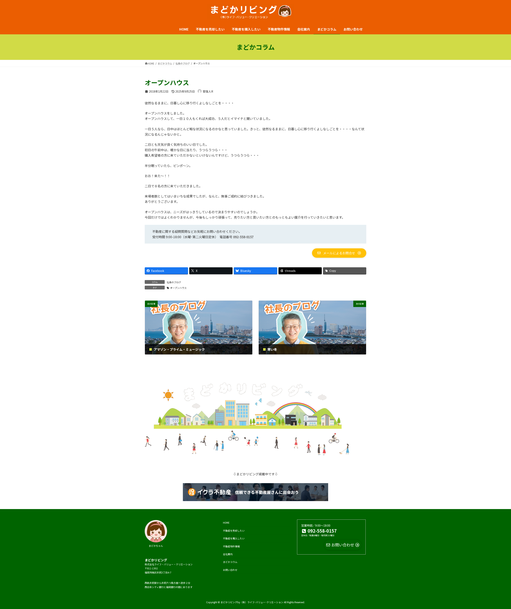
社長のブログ (174, 282)
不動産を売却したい (234, 530)
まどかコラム (230, 562)
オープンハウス (178, 287)
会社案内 (228, 554)
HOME (226, 522)
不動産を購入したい (234, 538)
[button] (339, 253)
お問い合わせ (230, 569)
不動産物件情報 (231, 546)
